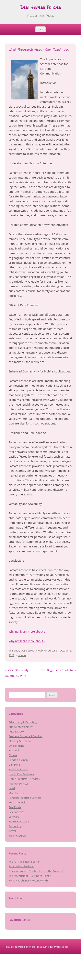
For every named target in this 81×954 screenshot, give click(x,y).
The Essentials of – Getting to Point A (30, 876)
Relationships (16, 812)
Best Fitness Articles (40, 8)
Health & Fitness (18, 769)
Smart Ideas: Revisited (21, 866)
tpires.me (62, 946)
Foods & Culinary (19, 760)
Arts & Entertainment (21, 727)
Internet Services (18, 783)
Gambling (14, 764)
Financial (14, 750)
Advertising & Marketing (23, 722)
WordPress (35, 946)
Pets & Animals (17, 802)
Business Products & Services (25, 736)
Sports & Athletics (19, 821)
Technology (15, 826)
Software (14, 816)
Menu (40, 29)
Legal (12, 788)
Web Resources (46, 650)
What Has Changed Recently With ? (29, 880)
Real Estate (15, 807)
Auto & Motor (17, 731)
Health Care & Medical (21, 774)
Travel (12, 831)
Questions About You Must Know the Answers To (37, 871)
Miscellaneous (17, 793)
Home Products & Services (24, 779)
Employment (16, 745)
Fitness (13, 755)
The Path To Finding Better (24, 861)
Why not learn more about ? (27, 631)
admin (22, 655)
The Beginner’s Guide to (58, 670)
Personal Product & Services (25, 797)
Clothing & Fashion (20, 741)
